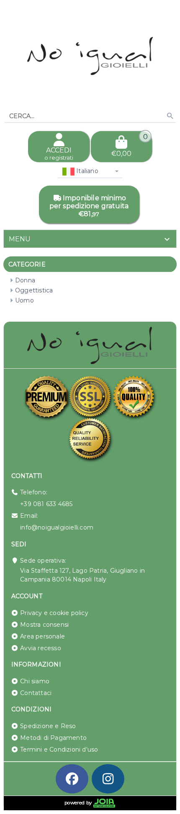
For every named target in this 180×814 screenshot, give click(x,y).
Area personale (42, 636)
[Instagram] (108, 778)
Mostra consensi (44, 624)
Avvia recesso (40, 648)
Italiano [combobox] (86, 171)
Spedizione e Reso (48, 726)
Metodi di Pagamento (53, 738)
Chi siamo (34, 681)
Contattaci (35, 693)
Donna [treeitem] (25, 280)
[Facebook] (72, 778)
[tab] (90, 239)
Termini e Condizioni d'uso (59, 749)
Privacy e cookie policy (54, 613)
